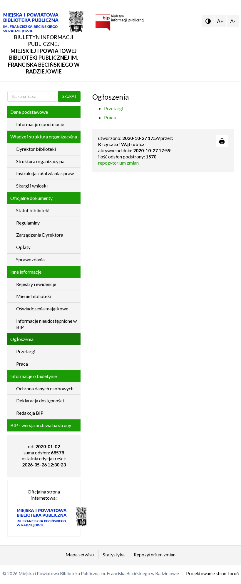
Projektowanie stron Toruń (212, 573)
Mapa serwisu (80, 554)
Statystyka (114, 554)
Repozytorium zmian (154, 554)
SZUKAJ (69, 96)
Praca (110, 117)
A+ (220, 21)
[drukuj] (222, 141)
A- (232, 21)
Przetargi (113, 108)
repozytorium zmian (118, 162)
